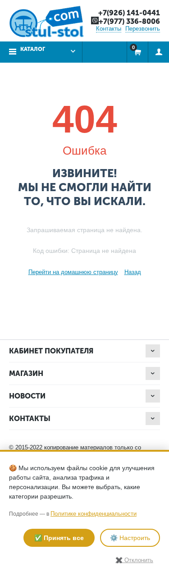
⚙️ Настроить (130, 537)
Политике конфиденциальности (93, 513)
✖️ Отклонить (134, 560)
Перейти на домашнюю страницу (73, 272)
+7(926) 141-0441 (129, 13)
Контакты (108, 28)
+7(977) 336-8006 (129, 21)
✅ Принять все (59, 537)
